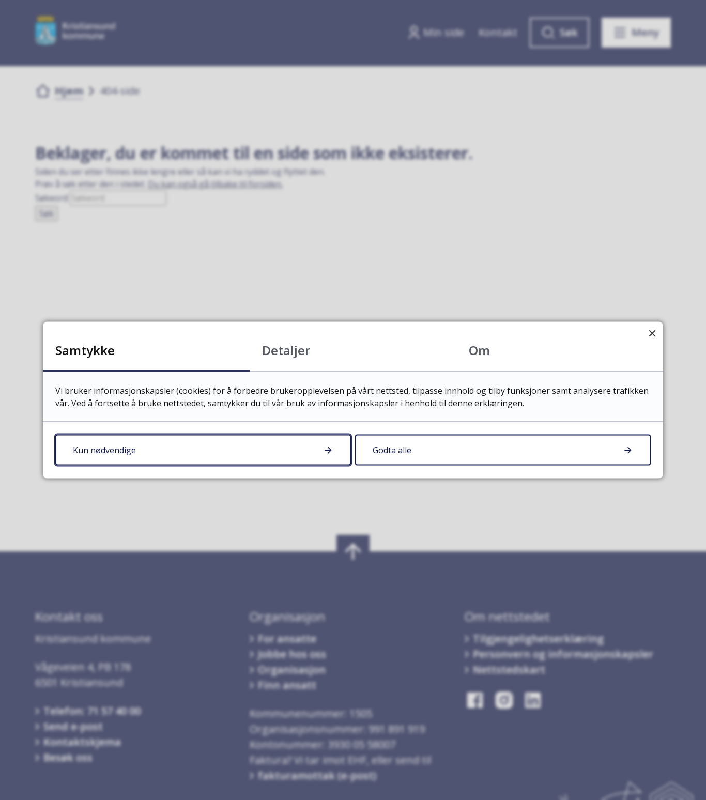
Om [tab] (479, 350)
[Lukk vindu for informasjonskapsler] (652, 333)
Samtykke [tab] (85, 350)
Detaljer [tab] (286, 350)
